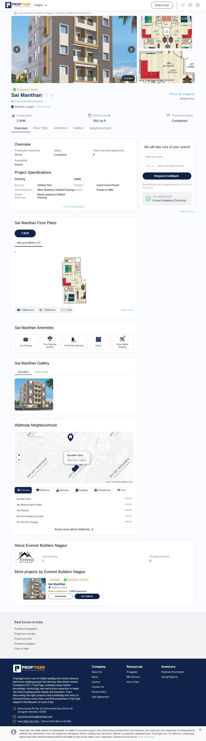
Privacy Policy (99, 692)
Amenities (61, 128)
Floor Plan (40, 128)
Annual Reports (169, 677)
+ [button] (19, 455)
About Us (97, 672)
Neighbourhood (100, 128)
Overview (21, 128)
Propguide (132, 672)
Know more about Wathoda (72, 529)
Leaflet (108, 481)
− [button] (19, 460)
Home (95, 677)
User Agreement (100, 697)
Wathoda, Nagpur (24, 106)
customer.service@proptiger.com (35, 716)
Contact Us (98, 687)
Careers (96, 682)
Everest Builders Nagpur (29, 101)
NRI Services (133, 677)
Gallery (78, 128)
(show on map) (43, 106)
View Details (60, 596)
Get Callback (87, 596)
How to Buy (133, 682)
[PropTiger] (17, 5)
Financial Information (172, 672)
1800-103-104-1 (31, 721)
